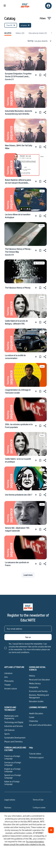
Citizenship (33, 721)
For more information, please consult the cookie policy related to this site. (24, 843)
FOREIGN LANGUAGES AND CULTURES (15, 748)
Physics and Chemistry (13, 741)
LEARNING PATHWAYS (38, 707)
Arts (6, 677)
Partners (7, 807)
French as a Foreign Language (12, 757)
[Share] (44, 75)
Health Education (36, 713)
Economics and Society (38, 691)
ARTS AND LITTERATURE (14, 667)
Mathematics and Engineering (11, 717)
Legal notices (9, 799)
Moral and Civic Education (39, 679)
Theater (7, 684)
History (32, 675)
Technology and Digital (13, 722)
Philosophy (9, 681)
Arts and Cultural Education (40, 725)
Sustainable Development (14, 737)
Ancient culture (10, 688)
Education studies (36, 701)
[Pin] (40, 75)
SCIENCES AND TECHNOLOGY (10, 708)
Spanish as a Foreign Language (12, 776)
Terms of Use (38, 799)
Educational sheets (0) (38, 33)
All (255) (7, 33)
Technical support (36, 757)
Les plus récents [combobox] (41, 41)
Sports (7, 733)
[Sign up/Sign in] (48, 6)
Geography (33, 687)
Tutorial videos (35, 753)
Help (31, 747)
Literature (8, 673)
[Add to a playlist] (36, 75)
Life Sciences (9, 730)
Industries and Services (13, 726)
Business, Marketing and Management (39, 696)
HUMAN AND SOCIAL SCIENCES (37, 668)
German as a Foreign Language (12, 763)
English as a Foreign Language (12, 770)
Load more (28, 575)
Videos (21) (20, 33)
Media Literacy (35, 683)
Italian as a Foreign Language (12, 782)
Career (31, 717)
